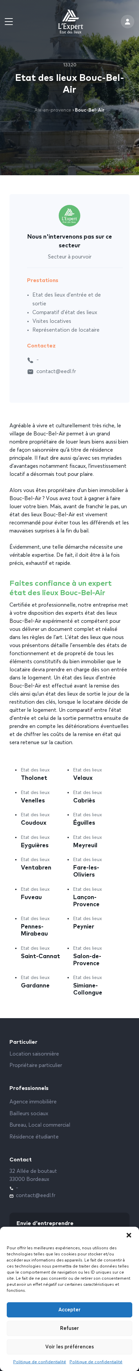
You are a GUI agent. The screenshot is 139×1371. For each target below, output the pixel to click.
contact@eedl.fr (56, 371)
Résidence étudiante (34, 1137)
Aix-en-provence (52, 110)
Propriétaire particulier (35, 1065)
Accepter (69, 1309)
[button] (129, 1235)
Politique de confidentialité (39, 1362)
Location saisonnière (34, 1054)
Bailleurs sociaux (28, 1114)
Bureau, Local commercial (39, 1125)
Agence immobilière (33, 1102)
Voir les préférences (69, 1346)
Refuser (69, 1328)
